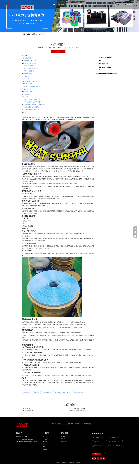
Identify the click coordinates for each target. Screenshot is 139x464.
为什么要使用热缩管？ (29, 60)
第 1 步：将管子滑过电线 (31, 81)
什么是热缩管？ (27, 58)
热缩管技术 (57, 392)
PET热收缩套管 (65, 436)
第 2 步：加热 (28, 84)
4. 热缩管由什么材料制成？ (31, 107)
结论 (24, 112)
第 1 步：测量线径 (29, 66)
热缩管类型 (37, 392)
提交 (96, 454)
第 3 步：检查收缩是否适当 (32, 86)
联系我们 (93, 4)
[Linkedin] (95, 458)
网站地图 (78, 462)
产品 (67, 4)
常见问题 (25, 97)
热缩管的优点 (47, 392)
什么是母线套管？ (28, 408)
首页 (54, 4)
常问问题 (80, 4)
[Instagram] (104, 458)
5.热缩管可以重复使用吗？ (31, 110)
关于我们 (61, 4)
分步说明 (26, 79)
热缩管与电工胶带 (79, 392)
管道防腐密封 (64, 441)
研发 (73, 4)
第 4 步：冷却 (28, 89)
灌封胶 (63, 439)
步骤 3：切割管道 (29, 71)
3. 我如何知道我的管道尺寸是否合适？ (35, 104)
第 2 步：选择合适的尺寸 (31, 68)
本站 (77, 48)
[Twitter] (98, 458)
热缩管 (24, 167)
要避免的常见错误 (28, 92)
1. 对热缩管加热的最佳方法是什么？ (34, 99)
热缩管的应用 (27, 94)
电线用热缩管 (67, 392)
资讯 (86, 4)
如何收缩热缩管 (27, 73)
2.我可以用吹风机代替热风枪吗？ (33, 102)
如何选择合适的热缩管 (29, 63)
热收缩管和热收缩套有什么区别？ (79, 410)
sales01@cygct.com (27, 439)
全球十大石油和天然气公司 (78, 408)
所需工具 (26, 76)
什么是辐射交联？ (28, 410)
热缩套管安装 (27, 392)
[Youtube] (101, 458)
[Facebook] (93, 458)
